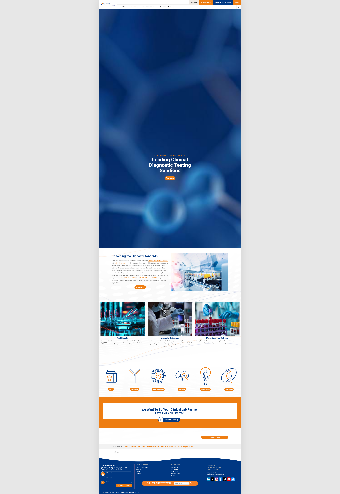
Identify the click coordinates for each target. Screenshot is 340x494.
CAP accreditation (153, 260)
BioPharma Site (205, 2)
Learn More (140, 287)
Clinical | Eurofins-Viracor (108, 4)
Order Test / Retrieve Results (223, 2)
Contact (236, 2)
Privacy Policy (138, 492)
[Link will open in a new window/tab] (208, 479)
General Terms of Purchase (127, 492)
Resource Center (148, 7)
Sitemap (107, 492)
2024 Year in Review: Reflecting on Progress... (180, 447)
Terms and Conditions (115, 492)
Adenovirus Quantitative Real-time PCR (151, 447)
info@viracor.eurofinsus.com (215, 475)
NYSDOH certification (120, 263)
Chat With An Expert (214, 437)
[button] (191, 483)
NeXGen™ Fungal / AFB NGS (148, 278)
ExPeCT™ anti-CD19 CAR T (129, 278)
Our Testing (133, 7)
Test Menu (194, 2)
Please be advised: (130, 447)
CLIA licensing (163, 260)
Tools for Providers (164, 7)
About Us (122, 7)
